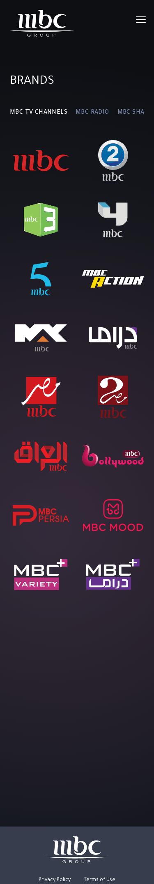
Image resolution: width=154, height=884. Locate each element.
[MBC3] (41, 219)
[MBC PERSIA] (41, 515)
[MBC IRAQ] (40, 456)
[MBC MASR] (41, 397)
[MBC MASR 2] (113, 397)
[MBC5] (40, 278)
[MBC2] (113, 160)
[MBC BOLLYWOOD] (113, 456)
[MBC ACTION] (113, 278)
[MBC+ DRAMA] (113, 574)
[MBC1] (41, 160)
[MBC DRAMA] (113, 338)
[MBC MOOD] (113, 515)
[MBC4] (113, 219)
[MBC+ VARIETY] (41, 574)
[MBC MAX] (41, 338)
